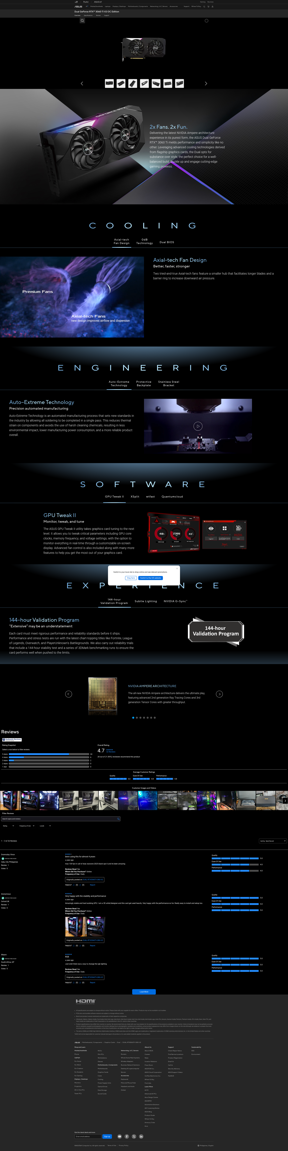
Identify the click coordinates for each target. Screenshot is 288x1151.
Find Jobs (148, 1083)
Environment (195, 1054)
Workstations (102, 1058)
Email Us (171, 1062)
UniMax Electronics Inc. (153, 1076)
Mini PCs (101, 1054)
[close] (177, 568)
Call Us (170, 1065)
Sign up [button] (107, 1136)
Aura (146, 1126)
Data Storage (102, 1090)
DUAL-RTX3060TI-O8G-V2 (132, 1042)
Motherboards (103, 1069)
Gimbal (123, 1090)
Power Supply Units (104, 1083)
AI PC (147, 1090)
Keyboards (124, 1079)
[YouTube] (119, 1136)
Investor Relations (151, 1062)
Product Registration (175, 1058)
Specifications (88, 15)
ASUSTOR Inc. (149, 1069)
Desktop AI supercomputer (130, 1069)
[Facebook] (127, 1136)
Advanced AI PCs (150, 1094)
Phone (76, 1054)
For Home (77, 1061)
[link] (78, 6)
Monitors (77, 1083)
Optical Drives (102, 1087)
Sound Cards (102, 1094)
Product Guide (150, 1115)
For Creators (78, 1068)
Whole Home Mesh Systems (130, 1058)
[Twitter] (134, 1136)
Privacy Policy (123, 1145)
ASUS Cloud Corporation (153, 1072)
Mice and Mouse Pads (128, 1083)
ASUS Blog (148, 1112)
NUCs (100, 1051)
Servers (123, 1072)
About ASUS (149, 1051)
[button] (202, 2)
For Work (77, 1065)
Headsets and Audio (128, 1086)
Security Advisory (174, 1069)
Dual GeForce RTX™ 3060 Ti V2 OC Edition (96, 11)
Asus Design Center (151, 1097)
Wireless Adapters (127, 1061)
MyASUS (171, 1076)
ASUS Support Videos (175, 1072)
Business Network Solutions (130, 1065)
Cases (100, 1076)
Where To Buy (149, 1080)
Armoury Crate (150, 1123)
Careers (147, 1054)
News (146, 1058)
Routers (123, 1054)
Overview (77, 15)
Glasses (100, 1062)
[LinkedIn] (141, 1136)
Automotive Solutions (152, 1105)
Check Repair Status (175, 1051)
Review (98, 15)
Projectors (78, 1086)
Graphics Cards (103, 1072)
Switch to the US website (150, 578)
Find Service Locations (175, 1054)
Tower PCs (78, 1094)
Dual (118, 1042)
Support (106, 15)
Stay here (131, 578)
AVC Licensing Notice (152, 1108)
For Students (78, 1072)
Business (211, 2)
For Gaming (78, 1076)
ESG (192, 1051)
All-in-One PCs (79, 1090)
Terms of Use (112, 1145)
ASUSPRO (148, 1101)
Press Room (149, 1065)
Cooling (100, 1079)
